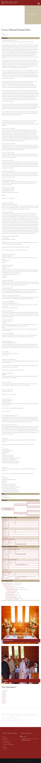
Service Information (6, 742)
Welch (3, 694)
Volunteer (5, 747)
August (3, 700)
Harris (3, 693)
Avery (3, 698)
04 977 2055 (23, 720)
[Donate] (20, 683)
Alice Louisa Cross (7, 572)
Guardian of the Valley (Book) (8, 744)
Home (4, 736)
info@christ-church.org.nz (25, 739)
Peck (3, 692)
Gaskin (3, 701)
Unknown (3, 690)
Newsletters (5, 738)
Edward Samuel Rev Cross (9, 539)
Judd (3, 703)
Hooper (3, 696)
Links (4, 745)
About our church (6, 741)
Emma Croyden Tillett (12, 559)
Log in (28, 760)
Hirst (3, 697)
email (17, 718)
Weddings (5, 739)
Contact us (5, 749)
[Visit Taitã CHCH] (20, 643)
